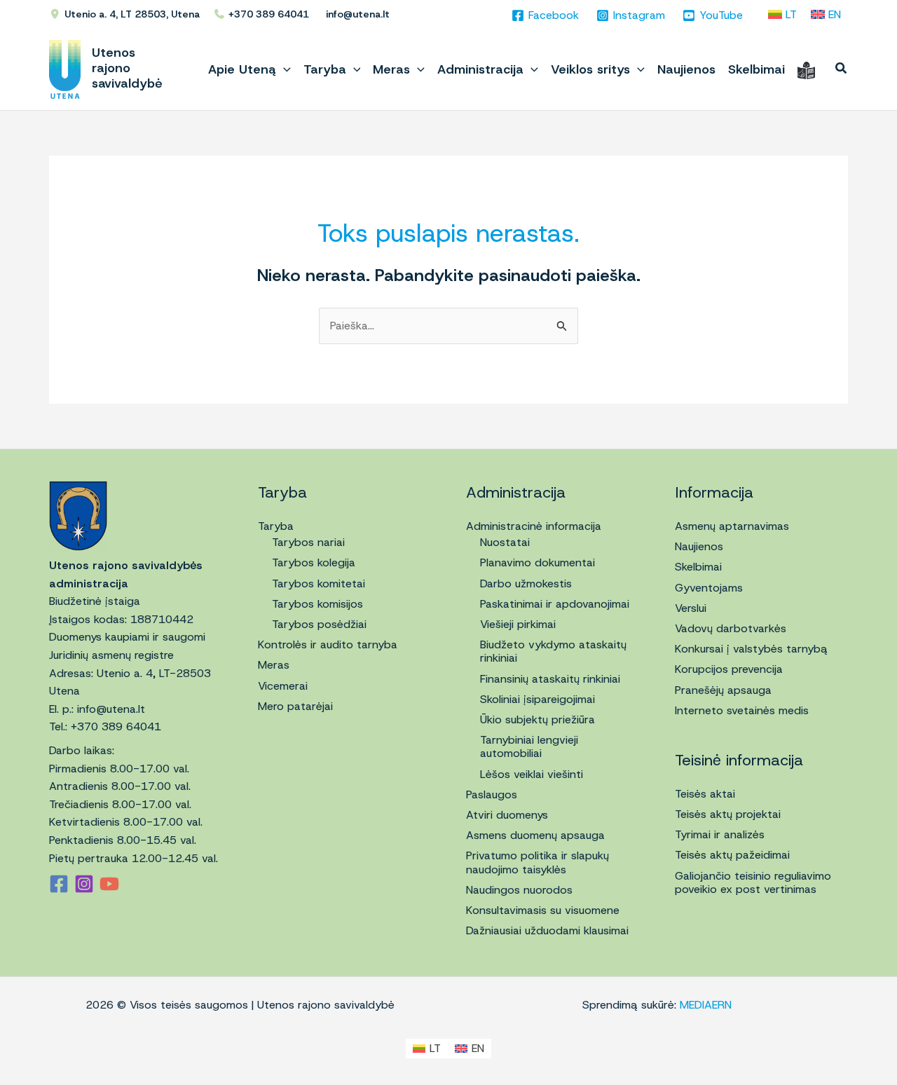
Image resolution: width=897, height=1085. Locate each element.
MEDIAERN (706, 1004)
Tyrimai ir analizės (720, 834)
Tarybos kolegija (313, 562)
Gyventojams (709, 587)
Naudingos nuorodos (519, 889)
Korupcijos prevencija (729, 669)
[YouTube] (109, 884)
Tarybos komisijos (317, 603)
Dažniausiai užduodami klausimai (547, 930)
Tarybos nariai (308, 542)
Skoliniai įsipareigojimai (537, 699)
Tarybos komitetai (318, 583)
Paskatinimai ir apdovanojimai (554, 603)
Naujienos (699, 546)
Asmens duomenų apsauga (535, 835)
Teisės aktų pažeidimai (732, 854)
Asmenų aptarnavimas (732, 526)
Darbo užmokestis (526, 583)
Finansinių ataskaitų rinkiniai (550, 678)
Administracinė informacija (533, 526)
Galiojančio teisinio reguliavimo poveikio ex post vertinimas (753, 882)
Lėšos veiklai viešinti (531, 774)
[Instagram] (84, 884)
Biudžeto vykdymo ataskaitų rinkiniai (553, 651)
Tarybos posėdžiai (319, 624)
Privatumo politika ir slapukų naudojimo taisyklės (537, 862)
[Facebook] (59, 884)
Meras (273, 664)
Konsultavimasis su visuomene (542, 910)
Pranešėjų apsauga (723, 690)
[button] (283, 69)
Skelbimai (698, 566)
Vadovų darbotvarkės (730, 628)
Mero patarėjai (295, 706)
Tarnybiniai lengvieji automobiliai (529, 746)
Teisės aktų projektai (728, 814)
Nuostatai (505, 542)
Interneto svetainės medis (742, 710)
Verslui (690, 608)
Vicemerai (283, 685)
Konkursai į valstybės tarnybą (751, 648)
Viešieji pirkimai (518, 624)
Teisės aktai (705, 793)
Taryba (276, 526)
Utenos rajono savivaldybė (127, 68)
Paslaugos (491, 794)
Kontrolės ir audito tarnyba (327, 644)
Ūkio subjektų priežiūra (537, 719)
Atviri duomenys (507, 814)
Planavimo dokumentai (537, 562)
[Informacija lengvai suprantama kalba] (806, 69)
